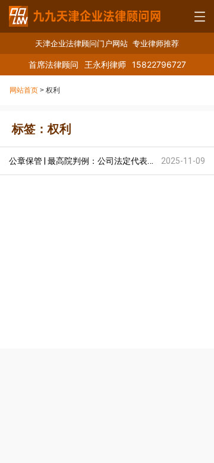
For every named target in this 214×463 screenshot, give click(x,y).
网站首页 (24, 90)
